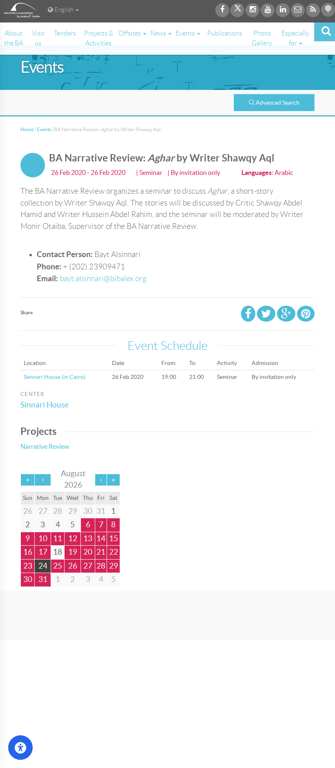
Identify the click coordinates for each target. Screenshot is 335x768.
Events (44, 129)
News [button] (159, 33)
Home (27, 129)
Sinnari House (44, 405)
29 (113, 566)
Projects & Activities (98, 38)
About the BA (13, 38)
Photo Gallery (262, 38)
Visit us (38, 38)
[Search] (324, 31)
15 (113, 538)
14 (100, 538)
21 (100, 552)
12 (72, 538)
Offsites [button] (130, 33)
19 (72, 552)
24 (42, 566)
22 (113, 552)
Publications (224, 33)
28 (100, 566)
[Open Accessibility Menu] (20, 747)
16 (27, 552)
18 (57, 552)
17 (42, 552)
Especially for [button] (295, 38)
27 (87, 566)
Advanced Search (277, 102)
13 (87, 538)
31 (42, 579)
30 (27, 579)
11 (57, 538)
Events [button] (186, 33)
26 (72, 566)
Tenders (65, 33)
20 (87, 552)
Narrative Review (44, 446)
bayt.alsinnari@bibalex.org (103, 278)
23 (27, 566)
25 (57, 566)
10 (42, 538)
